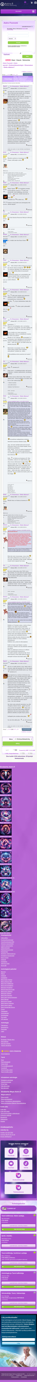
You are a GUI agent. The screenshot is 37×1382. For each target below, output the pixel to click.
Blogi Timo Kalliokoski (7, 983)
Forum (3, 1009)
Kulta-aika (3, 1109)
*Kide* (4, 182)
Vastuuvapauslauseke (29, 1375)
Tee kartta (4, 1017)
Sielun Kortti (4, 1064)
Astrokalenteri (5, 1013)
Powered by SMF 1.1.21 (25, 750)
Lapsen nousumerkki (7, 946)
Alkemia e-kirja (5, 963)
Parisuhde (4, 1029)
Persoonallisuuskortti (7, 1066)
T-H (4, 212)
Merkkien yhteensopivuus (8, 953)
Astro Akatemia (5, 1054)
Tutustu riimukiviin (6, 1045)
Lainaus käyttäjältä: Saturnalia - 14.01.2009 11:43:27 (19, 602)
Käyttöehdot (19, 1375)
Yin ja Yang (4, 1084)
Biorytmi (3, 972)
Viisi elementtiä (5, 1086)
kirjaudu (24, 28)
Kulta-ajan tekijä (5, 1111)
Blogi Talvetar (5, 999)
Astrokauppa (4, 1015)
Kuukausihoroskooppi (7, 940)
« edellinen (24, 71)
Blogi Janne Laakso (6, 1005)
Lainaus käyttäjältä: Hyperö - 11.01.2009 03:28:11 (18, 401)
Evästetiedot (24, 1377)
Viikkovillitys (4, 938)
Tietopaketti (4, 1011)
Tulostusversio (27, 74)
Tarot (2, 1060)
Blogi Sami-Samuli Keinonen (9, 997)
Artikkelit (3, 959)
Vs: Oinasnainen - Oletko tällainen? (19, 86)
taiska (4, 152)
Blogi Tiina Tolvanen (6, 995)
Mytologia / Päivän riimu (7, 1039)
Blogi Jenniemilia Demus (8, 1007)
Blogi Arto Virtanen (6, 993)
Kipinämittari (4, 952)
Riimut (3, 973)
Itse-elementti (5, 1088)
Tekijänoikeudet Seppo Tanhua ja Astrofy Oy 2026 (13, 1374)
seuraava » (30, 71)
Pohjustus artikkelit (6, 1115)
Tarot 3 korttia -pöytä (6, 1072)
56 (17, 74)
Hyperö (5, 86)
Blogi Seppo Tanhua (6, 979)
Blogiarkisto (4, 1117)
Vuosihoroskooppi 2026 (7, 942)
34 (9, 74)
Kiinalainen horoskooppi (7, 955)
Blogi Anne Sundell (6, 1001)
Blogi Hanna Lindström (7, 1003)
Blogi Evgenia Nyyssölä (7, 989)
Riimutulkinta (4, 1041)
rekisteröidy (10, 29)
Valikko (18, 11)
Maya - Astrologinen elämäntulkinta (11, 1101)
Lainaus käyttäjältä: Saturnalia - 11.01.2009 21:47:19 (19, 530)
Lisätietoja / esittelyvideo (18, 1225)
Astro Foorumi (11, 23)
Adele (4, 396)
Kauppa (3, 1121)
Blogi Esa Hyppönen (6, 987)
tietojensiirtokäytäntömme (9, 1332)
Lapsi (2, 1031)
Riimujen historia (5, 1043)
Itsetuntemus (4, 1027)
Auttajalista (4, 961)
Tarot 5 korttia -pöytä (6, 1070)
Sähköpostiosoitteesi (9, 1336)
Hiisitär (5, 234)
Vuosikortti (4, 1068)
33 (8, 74)
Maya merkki (4, 957)
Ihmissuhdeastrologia (16, 65)
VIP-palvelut (4, 1019)
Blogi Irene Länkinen (6, 991)
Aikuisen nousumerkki (7, 944)
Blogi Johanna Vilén (6, 981)
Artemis (5, 525)
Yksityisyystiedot (15, 1377)
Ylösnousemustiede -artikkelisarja (10, 1113)
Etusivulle (3, 965)
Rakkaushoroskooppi (7, 950)
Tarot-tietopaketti (5, 1062)
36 (13, 74)
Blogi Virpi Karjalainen (7, 985)
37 (14, 74)
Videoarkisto (4, 1119)
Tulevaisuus (4, 1025)
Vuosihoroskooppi (6, 1082)
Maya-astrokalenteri (6, 1099)
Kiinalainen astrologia (7, 1080)
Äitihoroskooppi (5, 948)
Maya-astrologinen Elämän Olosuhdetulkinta (13, 1103)
